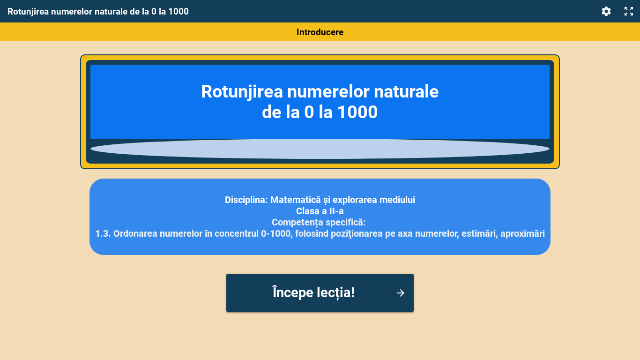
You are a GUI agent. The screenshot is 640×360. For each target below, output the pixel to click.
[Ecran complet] (629, 11)
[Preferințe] (606, 11)
